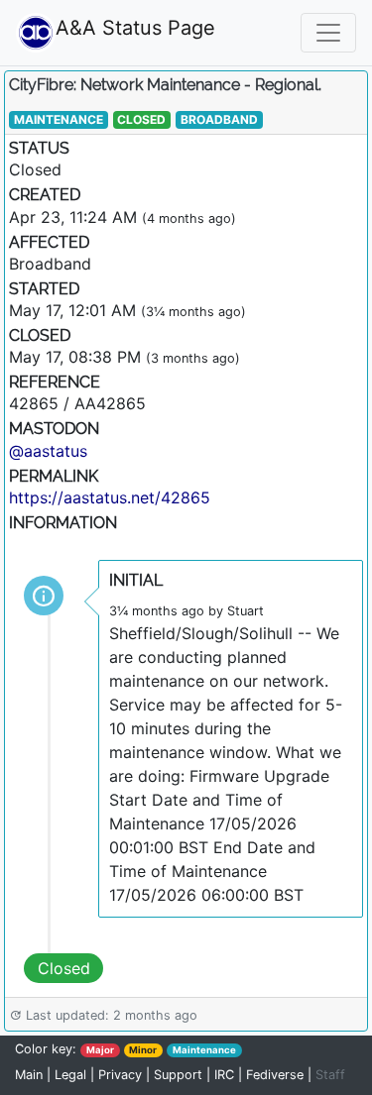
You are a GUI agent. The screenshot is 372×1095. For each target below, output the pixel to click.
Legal (70, 1074)
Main (31, 1074)
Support (178, 1074)
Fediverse (275, 1074)
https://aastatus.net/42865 (109, 497)
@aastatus (48, 451)
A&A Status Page (78, 28)
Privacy (120, 1074)
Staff (330, 1074)
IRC (224, 1074)
